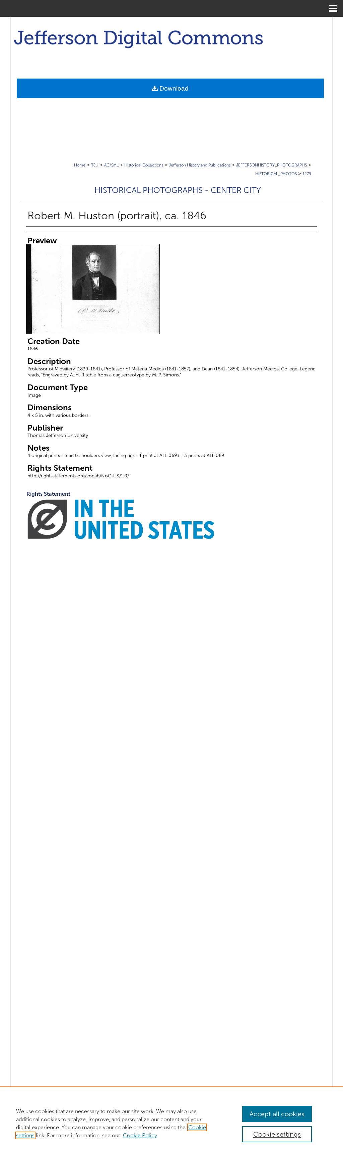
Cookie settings (277, 1134)
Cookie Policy (140, 1135)
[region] (171, 1123)
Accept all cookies (277, 1114)
